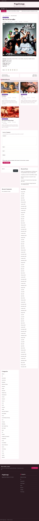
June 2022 (22, 291)
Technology (22, 491)
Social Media (4, 442)
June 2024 (22, 241)
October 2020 (23, 333)
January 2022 (23, 302)
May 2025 (22, 218)
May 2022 (22, 293)
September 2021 (23, 310)
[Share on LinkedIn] (15, 70)
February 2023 (23, 275)
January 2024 (23, 252)
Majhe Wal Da (34, 75)
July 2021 (22, 314)
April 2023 (22, 270)
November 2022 (23, 281)
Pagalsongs (19, 4)
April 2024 (22, 245)
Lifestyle (3, 421)
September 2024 (23, 235)
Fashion (3, 396)
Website (3, 457)
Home (3, 15)
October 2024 (23, 233)
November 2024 (23, 231)
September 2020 (23, 335)
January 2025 (23, 227)
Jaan (22, 96)
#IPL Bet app (23, 499)
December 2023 (23, 254)
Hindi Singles (4, 413)
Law (2, 419)
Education (3, 390)
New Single (4, 428)
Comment (4, 135)
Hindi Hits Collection (5, 411)
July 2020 (22, 339)
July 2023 (22, 264)
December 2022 (23, 279)
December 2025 (23, 206)
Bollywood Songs (7, 15)
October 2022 (23, 283)
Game (3, 405)
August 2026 (23, 191)
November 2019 (23, 356)
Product (3, 434)
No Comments (26, 21)
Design (3, 388)
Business (3, 386)
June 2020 (22, 341)
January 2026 (23, 204)
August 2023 (23, 262)
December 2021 (23, 304)
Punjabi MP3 (4, 438)
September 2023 (23, 260)
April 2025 (22, 220)
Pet (2, 432)
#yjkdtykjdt (22, 508)
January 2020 (23, 352)
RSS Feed (35, 467)
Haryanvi (3, 407)
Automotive (4, 380)
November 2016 (23, 366)
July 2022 (22, 289)
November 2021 (23, 306)
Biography (3, 382)
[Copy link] (17, 70)
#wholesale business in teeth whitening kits (27, 501)
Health (3, 409)
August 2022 (23, 287)
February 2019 (23, 364)
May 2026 (22, 195)
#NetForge (30, 497)
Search (3, 168)
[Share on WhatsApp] (10, 70)
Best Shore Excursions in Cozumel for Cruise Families (23, 11)
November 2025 (23, 208)
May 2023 (22, 268)
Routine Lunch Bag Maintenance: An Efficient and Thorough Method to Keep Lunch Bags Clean (12, 499)
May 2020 (22, 343)
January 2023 (23, 277)
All (20, 479)
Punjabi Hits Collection (5, 436)
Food (3, 403)
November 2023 (23, 256)
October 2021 (23, 308)
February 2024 (23, 250)
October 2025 (23, 210)
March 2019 (23, 362)
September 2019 (23, 360)
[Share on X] (8, 70)
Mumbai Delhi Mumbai (6, 75)
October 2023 (23, 258)
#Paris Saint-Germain (24, 497)
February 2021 (23, 325)
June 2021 (22, 316)
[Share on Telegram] (13, 70)
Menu (4, 8)
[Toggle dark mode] (6, 9)
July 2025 (22, 214)
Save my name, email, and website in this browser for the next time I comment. (16, 160)
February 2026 (23, 202)
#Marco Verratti (31, 506)
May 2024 (22, 243)
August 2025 (23, 212)
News (3, 430)
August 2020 (23, 337)
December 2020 (23, 329)
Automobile (4, 378)
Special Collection (5, 444)
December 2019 (23, 354)
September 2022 (23, 285)
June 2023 (22, 266)
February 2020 (23, 350)
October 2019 (23, 358)
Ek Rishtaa (4, 96)
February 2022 (23, 300)
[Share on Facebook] (6, 70)
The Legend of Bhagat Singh (8, 120)
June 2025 (22, 216)
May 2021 (22, 318)
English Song (4, 392)
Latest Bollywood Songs (6, 417)
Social (3, 440)
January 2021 (23, 327)
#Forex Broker (28, 499)
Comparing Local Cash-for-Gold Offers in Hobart (29, 174)
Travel (3, 453)
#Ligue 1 (27, 508)
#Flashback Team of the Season (26, 510)
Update (3, 455)
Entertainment (4, 394)
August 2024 (23, 237)
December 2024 (23, 229)
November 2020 (23, 331)
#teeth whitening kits (24, 506)
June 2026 (22, 193)
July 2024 (22, 239)
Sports (3, 446)
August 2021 (23, 312)
